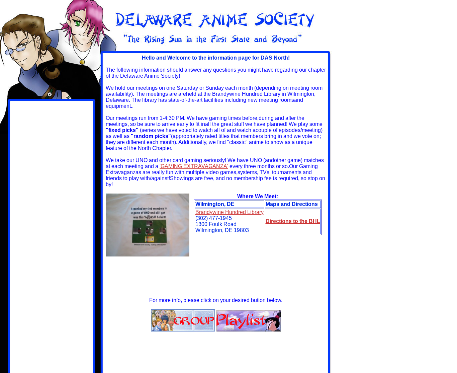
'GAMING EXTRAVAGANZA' (194, 166)
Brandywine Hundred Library (229, 212)
